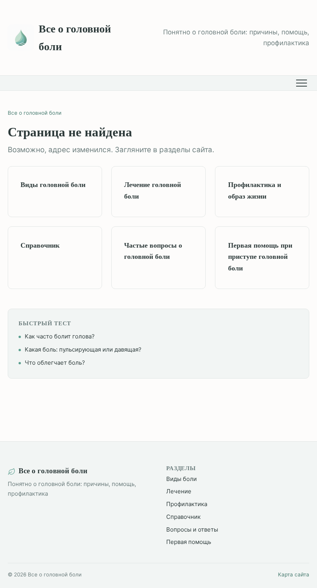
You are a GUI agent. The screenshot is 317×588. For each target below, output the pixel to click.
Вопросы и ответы (192, 529)
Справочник (183, 516)
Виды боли (181, 479)
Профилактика (186, 504)
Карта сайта (293, 574)
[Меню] (302, 83)
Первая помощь (188, 542)
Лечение (178, 491)
